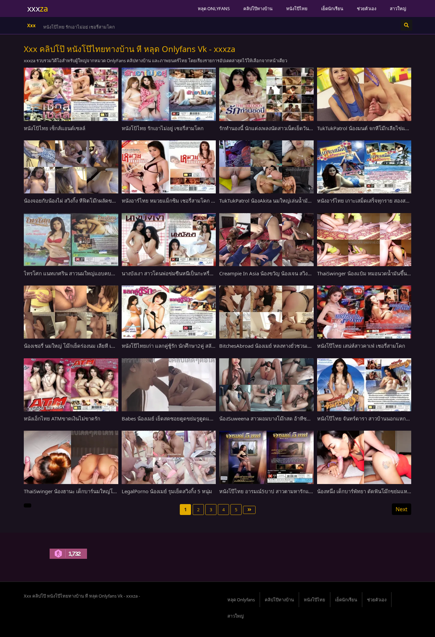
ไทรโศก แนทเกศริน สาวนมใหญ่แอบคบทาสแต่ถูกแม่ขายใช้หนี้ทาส (97, 273)
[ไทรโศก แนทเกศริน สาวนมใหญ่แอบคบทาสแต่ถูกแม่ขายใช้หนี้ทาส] (71, 239)
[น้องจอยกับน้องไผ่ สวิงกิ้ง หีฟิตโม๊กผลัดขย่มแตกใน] (71, 166)
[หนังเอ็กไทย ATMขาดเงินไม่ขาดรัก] (71, 384)
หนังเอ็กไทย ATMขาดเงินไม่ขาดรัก (62, 418)
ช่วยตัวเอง (366, 8)
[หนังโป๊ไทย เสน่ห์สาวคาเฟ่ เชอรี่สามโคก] (364, 312)
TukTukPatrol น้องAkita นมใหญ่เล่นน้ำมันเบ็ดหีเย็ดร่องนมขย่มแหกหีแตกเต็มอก (306, 200)
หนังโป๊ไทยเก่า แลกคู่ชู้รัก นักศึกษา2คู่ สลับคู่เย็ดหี (176, 345)
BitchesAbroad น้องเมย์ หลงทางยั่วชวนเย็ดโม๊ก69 (274, 345)
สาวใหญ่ (398, 8)
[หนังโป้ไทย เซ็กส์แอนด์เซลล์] (71, 94)
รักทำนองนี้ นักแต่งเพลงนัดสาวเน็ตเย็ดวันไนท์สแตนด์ (93, 27)
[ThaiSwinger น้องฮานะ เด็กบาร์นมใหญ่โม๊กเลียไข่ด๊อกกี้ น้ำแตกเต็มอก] (71, 457)
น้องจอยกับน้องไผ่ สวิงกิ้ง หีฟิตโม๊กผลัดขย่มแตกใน (79, 200)
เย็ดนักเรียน (332, 8)
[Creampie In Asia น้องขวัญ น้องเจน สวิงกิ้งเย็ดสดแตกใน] (266, 239)
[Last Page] (249, 510)
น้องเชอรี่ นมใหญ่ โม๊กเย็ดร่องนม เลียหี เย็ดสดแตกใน (82, 345)
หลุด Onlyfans (214, 8)
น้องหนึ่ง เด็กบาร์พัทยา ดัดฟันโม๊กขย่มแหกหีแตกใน (373, 491)
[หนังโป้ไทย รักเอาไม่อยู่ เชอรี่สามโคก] (169, 94)
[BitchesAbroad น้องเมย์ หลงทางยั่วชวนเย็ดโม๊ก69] (266, 312)
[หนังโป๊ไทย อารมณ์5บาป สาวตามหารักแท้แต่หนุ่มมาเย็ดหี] (266, 457)
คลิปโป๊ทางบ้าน (258, 8)
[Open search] (406, 25)
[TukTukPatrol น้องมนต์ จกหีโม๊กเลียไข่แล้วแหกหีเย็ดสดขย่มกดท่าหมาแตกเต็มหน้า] (364, 94)
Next (401, 509)
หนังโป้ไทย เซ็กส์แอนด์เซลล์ (54, 128)
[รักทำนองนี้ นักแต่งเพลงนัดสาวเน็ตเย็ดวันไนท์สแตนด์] (266, 94)
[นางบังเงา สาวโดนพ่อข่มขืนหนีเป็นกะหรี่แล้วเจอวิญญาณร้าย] (169, 239)
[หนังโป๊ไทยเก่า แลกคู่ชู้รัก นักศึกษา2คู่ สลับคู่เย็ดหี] (169, 312)
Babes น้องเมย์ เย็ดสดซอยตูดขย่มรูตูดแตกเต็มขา (176, 418)
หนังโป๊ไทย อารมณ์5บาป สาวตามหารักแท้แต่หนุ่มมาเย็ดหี (283, 491)
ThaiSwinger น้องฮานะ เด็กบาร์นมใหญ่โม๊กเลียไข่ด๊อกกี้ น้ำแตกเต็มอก (101, 491)
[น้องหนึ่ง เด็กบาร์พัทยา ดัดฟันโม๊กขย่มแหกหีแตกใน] (364, 457)
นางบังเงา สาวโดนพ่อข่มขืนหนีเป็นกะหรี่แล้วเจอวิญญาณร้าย (188, 273)
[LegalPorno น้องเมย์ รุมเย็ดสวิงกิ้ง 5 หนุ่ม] (169, 457)
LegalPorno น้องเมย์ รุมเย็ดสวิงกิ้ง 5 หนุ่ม (167, 491)
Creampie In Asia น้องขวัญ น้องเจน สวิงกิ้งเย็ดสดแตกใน (281, 273)
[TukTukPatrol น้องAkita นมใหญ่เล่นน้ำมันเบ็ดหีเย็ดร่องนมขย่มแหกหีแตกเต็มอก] (266, 166)
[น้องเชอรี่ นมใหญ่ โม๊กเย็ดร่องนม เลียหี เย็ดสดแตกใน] (71, 312)
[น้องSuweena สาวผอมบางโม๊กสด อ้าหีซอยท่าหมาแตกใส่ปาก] (266, 384)
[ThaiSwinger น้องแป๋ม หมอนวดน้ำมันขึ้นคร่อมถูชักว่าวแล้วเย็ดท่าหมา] (364, 239)
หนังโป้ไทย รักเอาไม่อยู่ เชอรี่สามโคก (163, 128)
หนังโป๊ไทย (297, 8)
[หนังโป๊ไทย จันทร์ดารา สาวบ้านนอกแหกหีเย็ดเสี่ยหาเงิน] (364, 384)
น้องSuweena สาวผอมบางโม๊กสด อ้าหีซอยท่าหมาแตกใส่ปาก (286, 418)
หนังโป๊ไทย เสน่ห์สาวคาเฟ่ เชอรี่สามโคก (361, 345)
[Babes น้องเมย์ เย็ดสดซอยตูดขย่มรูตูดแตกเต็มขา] (169, 384)
